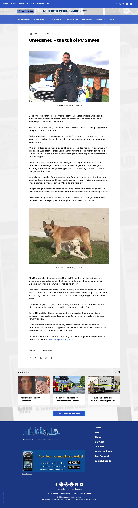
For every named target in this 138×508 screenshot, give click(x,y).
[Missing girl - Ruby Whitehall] (34, 385)
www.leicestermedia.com (70, 489)
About (98, 437)
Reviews (99, 446)
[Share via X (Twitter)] (35, 358)
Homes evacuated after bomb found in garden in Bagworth (103, 399)
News (98, 432)
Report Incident (103, 451)
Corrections (62, 493)
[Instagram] (123, 4)
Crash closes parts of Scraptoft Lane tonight (67, 399)
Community (101, 19)
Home (98, 427)
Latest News (39, 19)
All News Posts (24, 19)
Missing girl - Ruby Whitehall (30, 399)
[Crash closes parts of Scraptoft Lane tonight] (69, 385)
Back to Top (3, 498)
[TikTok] (131, 4)
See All (117, 372)
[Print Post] (51, 358)
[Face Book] (56, 484)
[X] (120, 4)
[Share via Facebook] (30, 358)
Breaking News (71, 19)
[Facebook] (116, 4)
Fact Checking (73, 493)
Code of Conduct (86, 493)
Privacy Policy (51, 493)
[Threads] (127, 4)
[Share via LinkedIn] (41, 358)
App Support (102, 456)
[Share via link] (46, 358)
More (112, 19)
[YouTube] (82, 484)
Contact (99, 441)
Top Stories (87, 19)
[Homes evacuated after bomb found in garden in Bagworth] (104, 385)
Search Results (103, 460)
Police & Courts (55, 19)
